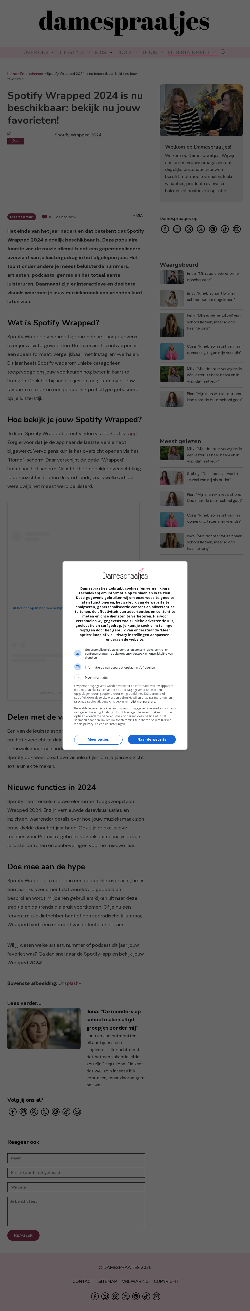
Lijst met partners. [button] (143, 701)
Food (124, 52)
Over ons (36, 52)
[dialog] (125, 655)
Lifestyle (72, 52)
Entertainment (189, 52)
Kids (100, 52)
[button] (125, 677)
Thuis (149, 52)
